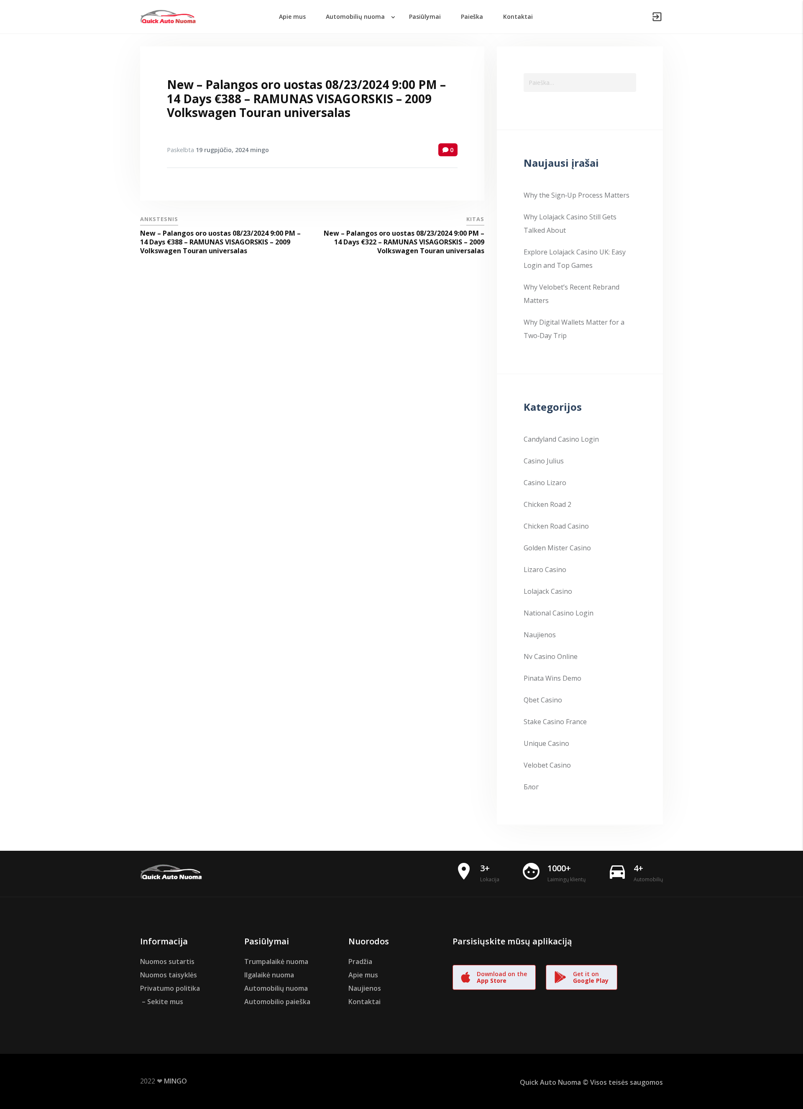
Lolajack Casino (548, 591)
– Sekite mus (161, 1001)
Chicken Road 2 (547, 504)
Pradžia (360, 961)
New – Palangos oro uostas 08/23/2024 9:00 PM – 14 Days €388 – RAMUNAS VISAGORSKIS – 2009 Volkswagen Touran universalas (306, 98)
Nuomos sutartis (167, 961)
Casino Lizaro (545, 482)
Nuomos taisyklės (168, 974)
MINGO (175, 1081)
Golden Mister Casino (557, 547)
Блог (531, 786)
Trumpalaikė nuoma (276, 961)
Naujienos (540, 634)
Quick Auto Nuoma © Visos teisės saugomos (591, 1082)
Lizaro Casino (545, 569)
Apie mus (363, 974)
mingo (259, 150)
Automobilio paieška (277, 1001)
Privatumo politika (170, 988)
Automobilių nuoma (276, 988)
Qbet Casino (543, 700)
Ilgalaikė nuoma (269, 974)
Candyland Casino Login (561, 439)
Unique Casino (546, 743)
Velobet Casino (547, 765)
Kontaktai (364, 1001)
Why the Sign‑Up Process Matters (576, 195)
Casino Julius (544, 460)
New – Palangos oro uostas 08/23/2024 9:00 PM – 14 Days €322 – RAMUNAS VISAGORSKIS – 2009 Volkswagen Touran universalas (404, 242)
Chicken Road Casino (556, 526)
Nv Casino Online (551, 656)
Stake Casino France (555, 721)
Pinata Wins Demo (552, 678)
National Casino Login (558, 613)
